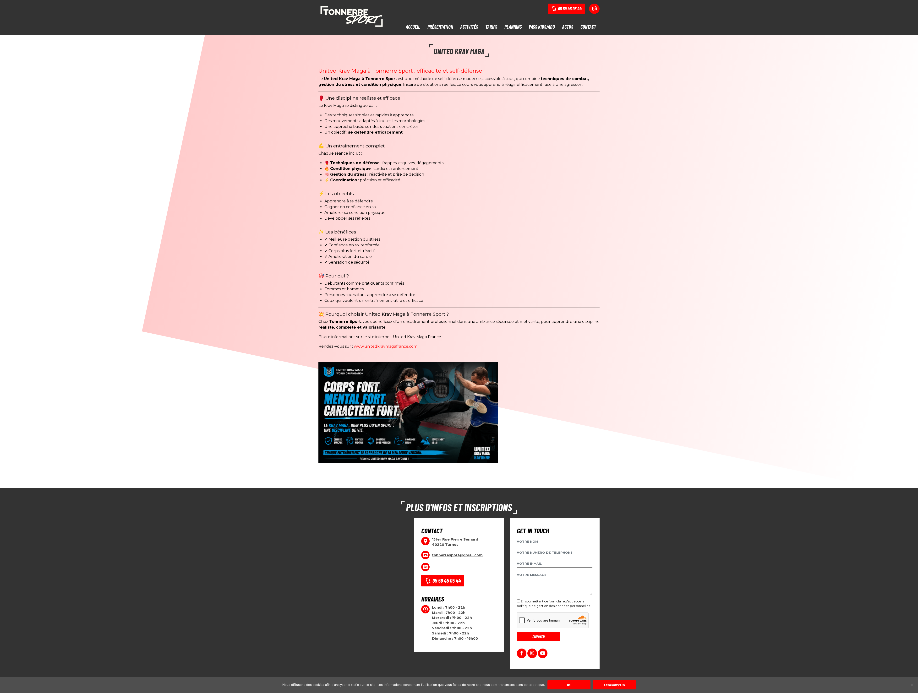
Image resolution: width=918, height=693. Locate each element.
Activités (469, 27)
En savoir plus (614, 684)
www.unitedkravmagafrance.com (385, 346)
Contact (588, 27)
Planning (513, 27)
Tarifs (491, 27)
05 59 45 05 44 (569, 8)
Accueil (413, 27)
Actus (567, 27)
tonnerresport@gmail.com (457, 555)
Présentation (440, 27)
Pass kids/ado (542, 27)
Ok (569, 684)
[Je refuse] (912, 684)
